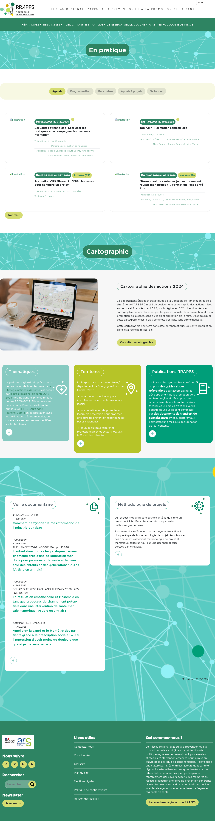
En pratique (94, 24)
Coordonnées (82, 755)
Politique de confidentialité (90, 790)
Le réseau (114, 24)
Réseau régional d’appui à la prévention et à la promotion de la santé (124, 9)
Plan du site (81, 772)
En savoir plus (10, 433)
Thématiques (29, 24)
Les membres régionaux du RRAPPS (172, 802)
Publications (74, 24)
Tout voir (14, 215)
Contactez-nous (84, 746)
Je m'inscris (13, 803)
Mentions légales (84, 781)
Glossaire (79, 764)
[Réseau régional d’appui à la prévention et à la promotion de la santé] (18, 9)
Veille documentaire (139, 24)
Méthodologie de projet (176, 24)
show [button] (200, 2)
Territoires (51, 24)
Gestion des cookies (86, 798)
